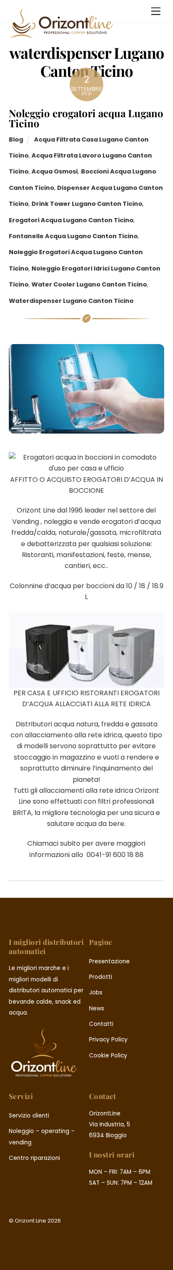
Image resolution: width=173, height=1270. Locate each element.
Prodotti (100, 977)
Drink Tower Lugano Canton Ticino (86, 204)
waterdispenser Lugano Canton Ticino (71, 301)
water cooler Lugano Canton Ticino (89, 284)
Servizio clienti (29, 1116)
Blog (16, 139)
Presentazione (109, 961)
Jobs (95, 993)
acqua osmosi (54, 171)
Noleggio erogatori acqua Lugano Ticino (86, 118)
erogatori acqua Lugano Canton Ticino (71, 220)
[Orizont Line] (61, 35)
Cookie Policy (108, 1056)
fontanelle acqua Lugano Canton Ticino (73, 236)
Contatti (101, 1024)
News (96, 1008)
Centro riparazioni (34, 1158)
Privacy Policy (108, 1040)
